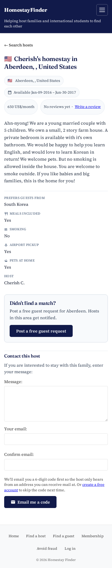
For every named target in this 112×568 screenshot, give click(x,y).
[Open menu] (102, 10)
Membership (93, 536)
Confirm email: (19, 454)
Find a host (36, 536)
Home (14, 536)
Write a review (88, 106)
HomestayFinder (25, 10)
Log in (70, 548)
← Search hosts (18, 45)
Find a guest (63, 536)
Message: (13, 381)
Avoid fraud (47, 548)
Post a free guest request (41, 331)
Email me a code (33, 502)
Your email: (15, 429)
